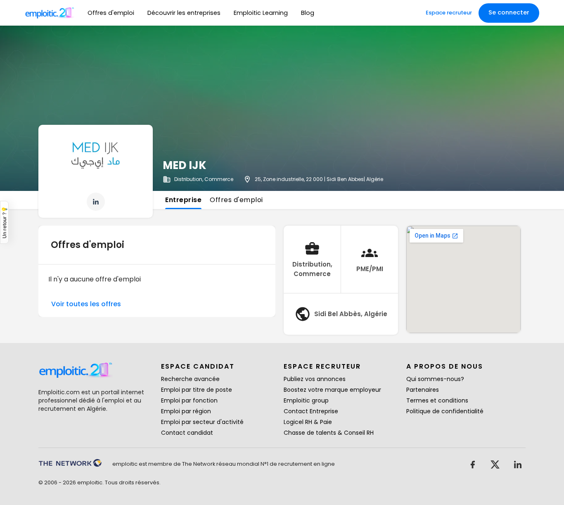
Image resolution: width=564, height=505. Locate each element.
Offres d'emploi (111, 13)
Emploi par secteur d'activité (202, 422)
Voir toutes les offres (86, 304)
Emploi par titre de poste (196, 390)
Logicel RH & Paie (308, 422)
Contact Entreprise (311, 411)
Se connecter (508, 12)
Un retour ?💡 (4, 222)
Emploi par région (186, 411)
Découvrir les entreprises (183, 13)
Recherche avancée (190, 379)
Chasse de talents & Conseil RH (329, 433)
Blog (307, 13)
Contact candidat (187, 433)
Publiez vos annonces (315, 379)
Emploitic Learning (261, 13)
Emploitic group (306, 400)
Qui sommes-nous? (435, 379)
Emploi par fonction (189, 400)
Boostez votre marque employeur (332, 390)
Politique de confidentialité (444, 411)
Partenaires (422, 390)
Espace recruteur (449, 13)
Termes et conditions (437, 400)
